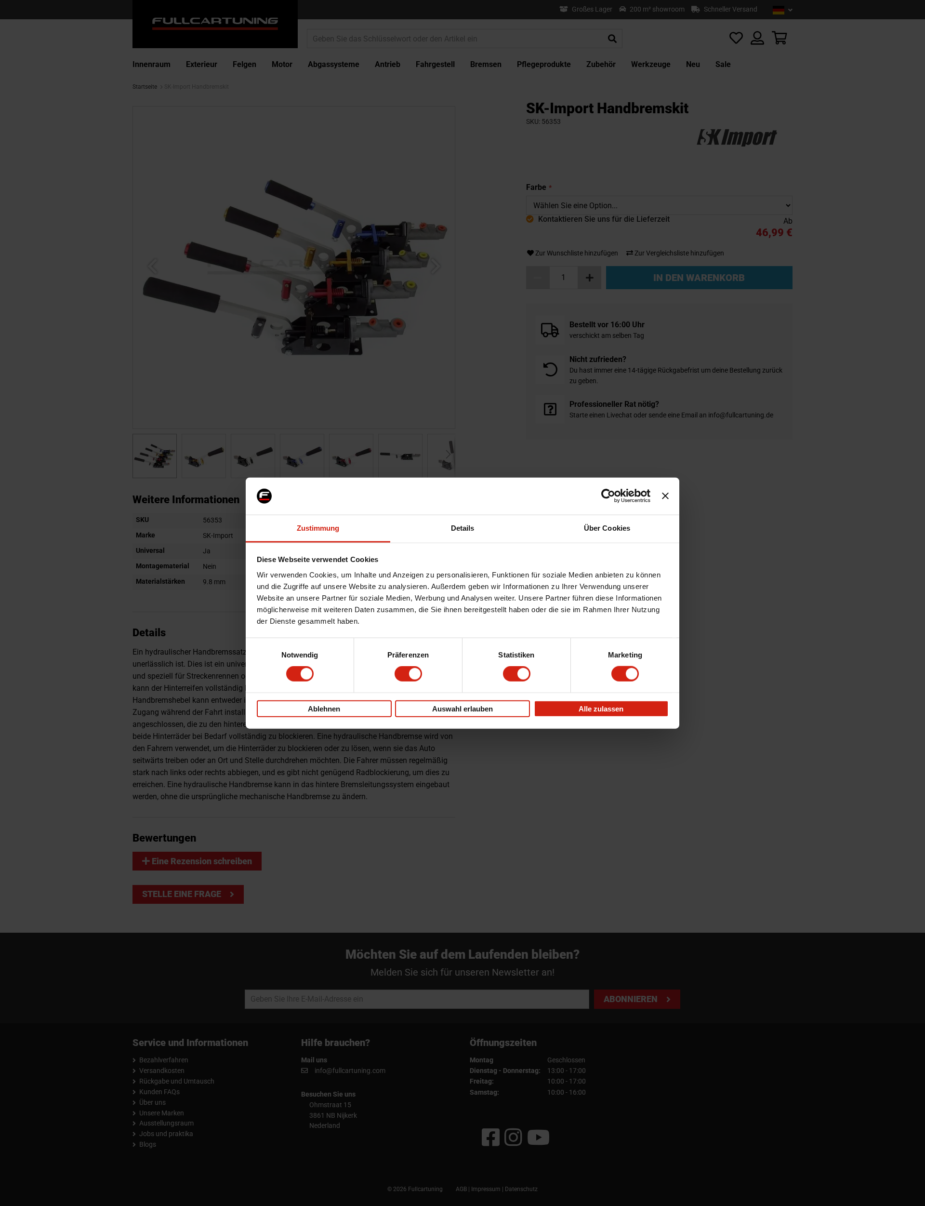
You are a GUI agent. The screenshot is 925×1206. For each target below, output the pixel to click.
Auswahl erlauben (462, 708)
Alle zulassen (601, 708)
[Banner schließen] (665, 496)
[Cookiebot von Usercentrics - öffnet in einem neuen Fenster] (608, 496)
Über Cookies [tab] (607, 528)
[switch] (408, 674)
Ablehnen (324, 708)
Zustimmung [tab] (318, 528)
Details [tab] (463, 528)
